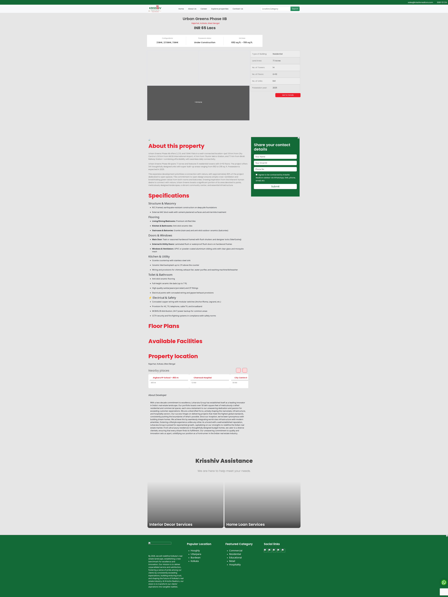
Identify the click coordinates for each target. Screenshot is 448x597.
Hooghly (195, 550)
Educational (235, 557)
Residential (235, 554)
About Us (192, 8)
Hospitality (235, 564)
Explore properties (219, 8)
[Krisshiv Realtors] (154, 9)
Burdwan (195, 557)
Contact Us (238, 8)
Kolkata (195, 561)
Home (181, 8)
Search (295, 8)
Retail (232, 561)
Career (204, 8)
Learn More (156, 524)
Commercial (235, 550)
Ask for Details (288, 95)
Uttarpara (196, 554)
